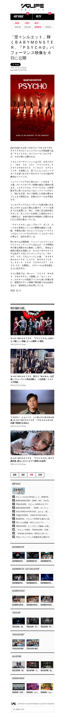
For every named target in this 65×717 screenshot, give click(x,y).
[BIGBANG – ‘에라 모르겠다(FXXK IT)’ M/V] (47, 686)
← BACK (16, 23)
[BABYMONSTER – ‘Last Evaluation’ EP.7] (33, 577)
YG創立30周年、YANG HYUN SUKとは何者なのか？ (33, 515)
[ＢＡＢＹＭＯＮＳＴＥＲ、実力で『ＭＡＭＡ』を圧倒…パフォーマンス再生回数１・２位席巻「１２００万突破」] (32, 361)
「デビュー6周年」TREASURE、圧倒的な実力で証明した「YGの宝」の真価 (33, 530)
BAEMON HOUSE (18, 591)
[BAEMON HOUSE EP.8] (18, 599)
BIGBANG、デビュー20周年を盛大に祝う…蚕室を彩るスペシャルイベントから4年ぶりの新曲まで (33, 519)
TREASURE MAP (18, 634)
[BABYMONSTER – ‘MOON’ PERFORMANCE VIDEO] (33, 555)
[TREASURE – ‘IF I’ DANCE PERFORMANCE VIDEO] (47, 621)
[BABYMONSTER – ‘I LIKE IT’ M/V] (47, 555)
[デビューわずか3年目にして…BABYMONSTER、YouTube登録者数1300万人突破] (18, 491)
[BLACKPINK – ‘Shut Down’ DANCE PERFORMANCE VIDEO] (47, 665)
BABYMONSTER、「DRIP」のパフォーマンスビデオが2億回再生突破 (33, 508)
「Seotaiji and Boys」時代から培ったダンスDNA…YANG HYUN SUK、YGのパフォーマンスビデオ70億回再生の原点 (33, 533)
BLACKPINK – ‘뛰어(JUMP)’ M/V (33, 671)
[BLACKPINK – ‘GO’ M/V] (18, 665)
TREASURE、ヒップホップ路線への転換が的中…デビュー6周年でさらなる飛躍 (33, 526)
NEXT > (37, 23)
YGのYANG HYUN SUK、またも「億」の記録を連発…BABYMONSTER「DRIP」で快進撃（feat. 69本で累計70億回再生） (33, 511)
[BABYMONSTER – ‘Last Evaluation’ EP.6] (47, 577)
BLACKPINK (16, 656)
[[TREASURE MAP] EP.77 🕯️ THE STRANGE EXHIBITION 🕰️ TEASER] (33, 643)
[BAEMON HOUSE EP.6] (47, 599)
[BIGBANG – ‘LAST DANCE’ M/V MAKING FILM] (18, 686)
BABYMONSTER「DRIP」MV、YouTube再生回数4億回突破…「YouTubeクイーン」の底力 (33, 501)
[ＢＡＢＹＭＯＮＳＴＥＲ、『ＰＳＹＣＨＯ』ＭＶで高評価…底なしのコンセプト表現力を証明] (32, 442)
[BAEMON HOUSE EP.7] (33, 599)
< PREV (26, 23)
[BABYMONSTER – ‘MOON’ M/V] (18, 555)
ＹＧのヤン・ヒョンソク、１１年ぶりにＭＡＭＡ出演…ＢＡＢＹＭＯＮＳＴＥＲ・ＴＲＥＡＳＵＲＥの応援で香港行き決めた (32, 420)
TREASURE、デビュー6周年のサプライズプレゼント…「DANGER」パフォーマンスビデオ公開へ (33, 504)
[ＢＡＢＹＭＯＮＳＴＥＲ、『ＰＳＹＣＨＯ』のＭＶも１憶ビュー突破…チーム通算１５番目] (32, 323)
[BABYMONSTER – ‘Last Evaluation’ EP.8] (18, 577)
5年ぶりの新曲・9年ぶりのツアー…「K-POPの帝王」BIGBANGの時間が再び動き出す (33, 522)
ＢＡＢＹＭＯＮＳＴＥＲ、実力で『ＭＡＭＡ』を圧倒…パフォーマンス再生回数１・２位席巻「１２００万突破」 (32, 379)
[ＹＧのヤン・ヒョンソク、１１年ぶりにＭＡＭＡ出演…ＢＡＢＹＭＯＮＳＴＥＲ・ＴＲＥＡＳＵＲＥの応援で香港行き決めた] (32, 402)
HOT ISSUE (18, 16)
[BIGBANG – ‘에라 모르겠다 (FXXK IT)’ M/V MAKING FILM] (33, 686)
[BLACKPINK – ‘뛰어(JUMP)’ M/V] (33, 665)
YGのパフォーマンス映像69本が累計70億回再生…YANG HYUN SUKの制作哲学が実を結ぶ (33, 537)
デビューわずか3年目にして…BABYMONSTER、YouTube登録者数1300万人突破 (33, 497)
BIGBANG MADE (18, 678)
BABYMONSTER (20, 70)
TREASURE (16, 613)
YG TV (38, 16)
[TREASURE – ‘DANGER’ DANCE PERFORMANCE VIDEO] (18, 621)
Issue (16, 484)
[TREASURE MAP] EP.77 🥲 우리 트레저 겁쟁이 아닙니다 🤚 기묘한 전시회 (18, 649)
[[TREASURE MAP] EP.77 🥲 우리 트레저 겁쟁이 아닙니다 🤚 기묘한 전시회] (18, 643)
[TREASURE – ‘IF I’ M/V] (33, 621)
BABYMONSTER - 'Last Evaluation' (25, 569)
